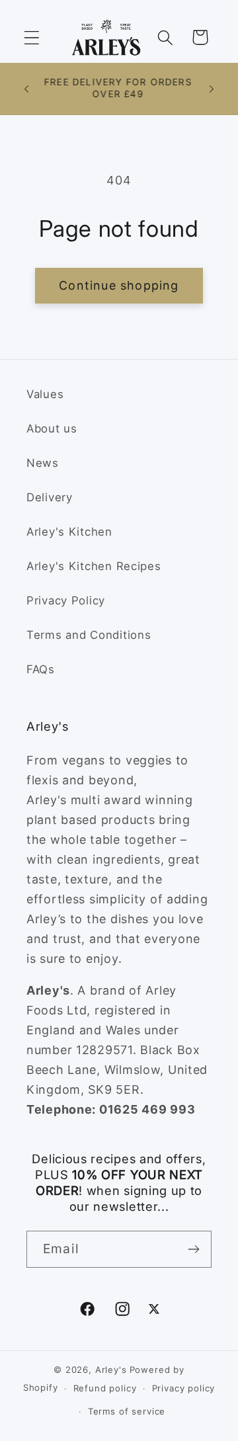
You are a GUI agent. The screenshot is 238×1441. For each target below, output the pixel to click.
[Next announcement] (211, 88)
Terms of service (126, 1411)
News (42, 463)
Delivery (49, 497)
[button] (32, 37)
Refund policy (105, 1388)
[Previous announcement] (26, 88)
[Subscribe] (193, 1249)
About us (51, 428)
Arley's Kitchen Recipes (93, 566)
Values (44, 394)
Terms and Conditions (88, 634)
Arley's (111, 1369)
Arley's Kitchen (69, 531)
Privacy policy (184, 1388)
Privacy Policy (65, 600)
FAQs (40, 669)
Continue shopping (118, 285)
